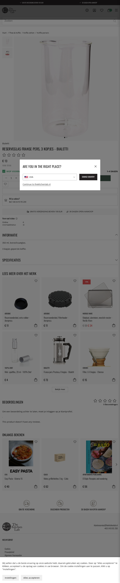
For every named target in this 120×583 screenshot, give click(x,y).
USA (31, 177)
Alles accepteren (31, 577)
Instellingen (10, 577)
